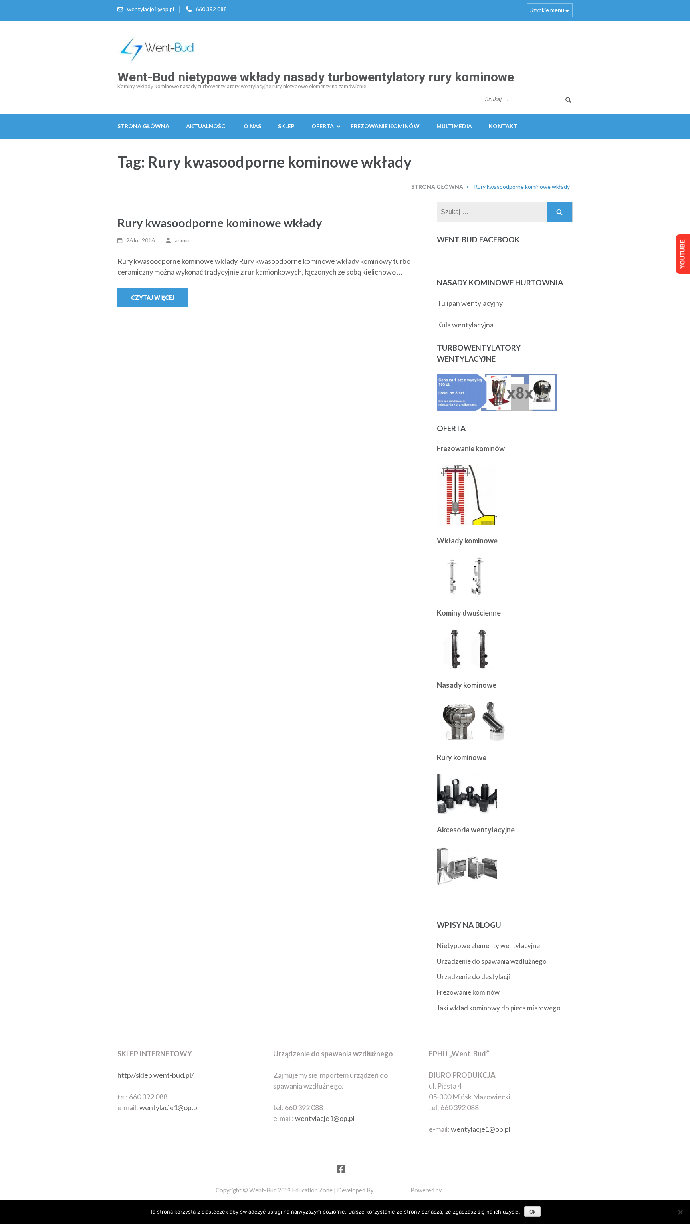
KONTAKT (503, 126)
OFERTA (322, 126)
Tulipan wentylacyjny (470, 303)
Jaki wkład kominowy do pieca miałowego (499, 1008)
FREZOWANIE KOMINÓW (385, 126)
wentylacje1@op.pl (150, 9)
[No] (680, 1212)
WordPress (458, 1190)
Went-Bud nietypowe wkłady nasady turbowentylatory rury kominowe (315, 77)
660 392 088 (211, 9)
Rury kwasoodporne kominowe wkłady (219, 223)
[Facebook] (341, 1170)
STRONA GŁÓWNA (143, 126)
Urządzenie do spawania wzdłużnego (492, 961)
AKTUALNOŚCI (206, 126)
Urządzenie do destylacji (473, 976)
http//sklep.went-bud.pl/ (155, 1075)
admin (182, 240)
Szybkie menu (547, 9)
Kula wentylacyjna (465, 324)
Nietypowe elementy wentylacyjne (488, 945)
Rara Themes (391, 1190)
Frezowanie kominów (468, 992)
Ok (532, 1212)
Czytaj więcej (152, 297)
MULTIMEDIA (454, 126)
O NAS (252, 126)
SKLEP (286, 126)
